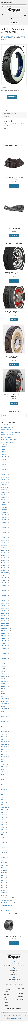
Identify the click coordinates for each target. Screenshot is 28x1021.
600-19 (3, 774)
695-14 (3, 812)
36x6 (2, 693)
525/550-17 (4, 741)
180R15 (3, 489)
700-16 (3, 817)
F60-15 (3, 882)
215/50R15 (4, 550)
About (6, 1002)
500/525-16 (4, 731)
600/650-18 (4, 789)
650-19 (3, 802)
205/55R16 (4, 527)
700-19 (3, 824)
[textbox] (14, 6)
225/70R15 (4, 595)
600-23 (3, 784)
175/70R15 (4, 479)
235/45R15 (4, 603)
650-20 (3, 804)
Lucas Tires (6, 994)
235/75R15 (4, 620)
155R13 (3, 459)
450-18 (3, 711)
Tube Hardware (5, 905)
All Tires (6, 1000)
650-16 (3, 799)
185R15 (3, 507)
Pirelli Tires (6, 997)
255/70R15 (4, 646)
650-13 (3, 797)
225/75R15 (4, 600)
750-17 (3, 840)
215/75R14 (4, 567)
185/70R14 (4, 494)
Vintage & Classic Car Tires (12, 36)
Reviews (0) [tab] (6, 116)
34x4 (2, 688)
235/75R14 (4, 618)
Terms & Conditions (20, 999)
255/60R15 (4, 643)
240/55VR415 (5, 630)
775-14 (3, 855)
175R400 (3, 487)
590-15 (3, 766)
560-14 (3, 761)
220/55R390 (4, 572)
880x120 (3, 872)
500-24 (3, 729)
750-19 (3, 845)
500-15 (3, 724)
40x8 (2, 706)
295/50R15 (4, 661)
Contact (6, 1005)
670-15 (3, 809)
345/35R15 (4, 686)
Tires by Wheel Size (6, 903)
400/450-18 (4, 701)
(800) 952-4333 (14, 970)
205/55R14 (4, 525)
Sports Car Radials (6, 898)
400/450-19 (4, 704)
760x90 (3, 852)
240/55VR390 (5, 628)
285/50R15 (4, 658)
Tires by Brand (5, 900)
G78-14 (3, 890)
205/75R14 (4, 540)
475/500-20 (4, 721)
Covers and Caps (6, 429)
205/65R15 (4, 532)
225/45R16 (4, 575)
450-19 (3, 714)
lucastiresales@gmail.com (14, 979)
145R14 (3, 454)
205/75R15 (4, 542)
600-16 (3, 772)
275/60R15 (4, 653)
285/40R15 (4, 656)
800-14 (3, 860)
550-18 (3, 751)
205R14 (3, 545)
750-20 (3, 847)
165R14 (3, 467)
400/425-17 (4, 698)
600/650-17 (4, 787)
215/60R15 (4, 555)
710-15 (3, 832)
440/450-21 (4, 709)
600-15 (3, 769)
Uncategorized (5, 910)
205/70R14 (4, 535)
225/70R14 (4, 593)
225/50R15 (4, 578)
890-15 (3, 875)
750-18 (3, 842)
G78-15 (3, 892)
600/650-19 (4, 792)
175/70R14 (4, 477)
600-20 (3, 777)
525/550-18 (4, 744)
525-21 (3, 739)
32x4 (2, 671)
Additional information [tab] (9, 113)
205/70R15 (4, 537)
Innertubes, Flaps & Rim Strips (9, 432)
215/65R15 (4, 557)
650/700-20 (4, 807)
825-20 (3, 867)
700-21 (3, 829)
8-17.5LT (3, 857)
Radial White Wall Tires (7, 440)
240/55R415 (4, 625)
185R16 (3, 509)
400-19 (3, 696)
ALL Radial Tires (5, 427)
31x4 (2, 668)
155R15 (3, 462)
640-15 (3, 794)
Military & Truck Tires (7, 434)
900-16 (3, 877)
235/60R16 (4, 610)
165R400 (3, 472)
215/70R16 (4, 565)
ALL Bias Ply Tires (6, 424)
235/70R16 (4, 615)
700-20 (3, 827)
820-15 (3, 865)
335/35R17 (4, 676)
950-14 (3, 880)
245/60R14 (4, 635)
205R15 (3, 547)
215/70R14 (4, 560)
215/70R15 (4, 562)
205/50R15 (4, 522)
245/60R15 (4, 638)
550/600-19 (4, 756)
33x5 (2, 683)
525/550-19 (4, 746)
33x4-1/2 (3, 681)
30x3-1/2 (3, 666)
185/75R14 (4, 499)
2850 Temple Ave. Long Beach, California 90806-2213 (14, 964)
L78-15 (3, 895)
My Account (20, 996)
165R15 (3, 469)
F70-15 (3, 887)
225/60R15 (4, 585)
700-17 (3, 819)
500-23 (3, 726)
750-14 (3, 835)
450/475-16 (4, 716)
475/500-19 (4, 719)
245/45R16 (4, 633)
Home (2, 36)
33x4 (2, 678)
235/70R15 (4, 613)
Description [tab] (6, 110)
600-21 (3, 779)
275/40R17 (4, 651)
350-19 (3, 691)
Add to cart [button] (14, 943)
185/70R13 (4, 492)
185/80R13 (4, 502)
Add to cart (12, 97)
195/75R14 (4, 517)
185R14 (3, 505)
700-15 (3, 814)
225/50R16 (4, 580)
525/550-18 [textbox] (13, 1012)
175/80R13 (4, 482)
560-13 (3, 759)
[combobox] (14, 5)
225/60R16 (4, 588)
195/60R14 (4, 515)
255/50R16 (4, 641)
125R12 (3, 444)
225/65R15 (4, 590)
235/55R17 (4, 605)
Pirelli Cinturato (5, 437)
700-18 (3, 822)
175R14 (3, 484)
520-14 (3, 736)
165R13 (3, 464)
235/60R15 (4, 608)
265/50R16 (4, 648)
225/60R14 (4, 583)
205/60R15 (4, 530)
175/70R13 (4, 474)
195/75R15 (4, 520)
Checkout (20, 993)
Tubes (3, 908)
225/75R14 (4, 598)
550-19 (3, 754)
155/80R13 (4, 457)
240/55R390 (4, 623)
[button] (14, 19)
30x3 (2, 663)
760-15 (3, 850)
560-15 (3, 764)
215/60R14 (4, 552)
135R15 (3, 447)
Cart (20, 991)
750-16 (3, 837)
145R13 (3, 452)
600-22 (3, 782)
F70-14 (3, 885)
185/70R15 (4, 497)
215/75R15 (4, 570)
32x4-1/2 (3, 673)
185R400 (3, 512)
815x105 (3, 862)
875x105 (3, 870)
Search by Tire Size (6, 442)
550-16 (3, 749)
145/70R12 (4, 449)
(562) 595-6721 (14, 974)
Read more (14, 319)
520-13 (3, 734)
